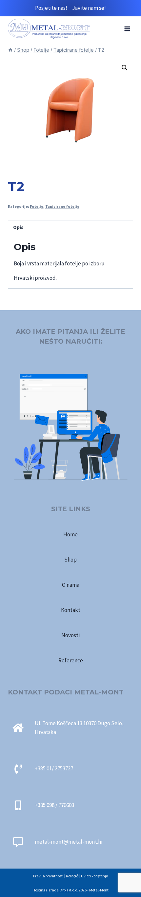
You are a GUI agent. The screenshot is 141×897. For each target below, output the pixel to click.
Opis (18, 227)
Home (70, 534)
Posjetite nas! (53, 7)
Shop (70, 559)
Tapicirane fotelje (62, 206)
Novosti (70, 635)
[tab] (70, 227)
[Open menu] (127, 29)
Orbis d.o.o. (68, 890)
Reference (70, 660)
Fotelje (36, 206)
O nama (70, 584)
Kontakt (70, 610)
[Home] (10, 50)
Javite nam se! (89, 7)
